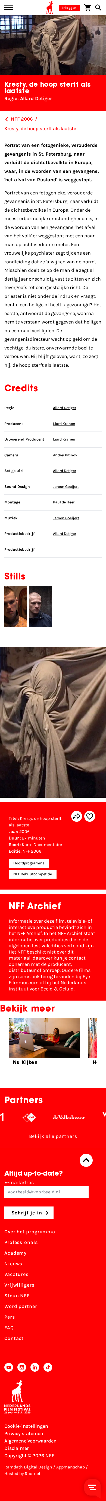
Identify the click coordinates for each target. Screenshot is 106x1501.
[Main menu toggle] (8, 7)
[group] (44, 1044)
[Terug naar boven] (86, 1160)
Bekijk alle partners (53, 1136)
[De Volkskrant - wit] (60, 1117)
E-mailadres (19, 1182)
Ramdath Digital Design (28, 1467)
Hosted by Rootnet (22, 1473)
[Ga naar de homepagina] (49, 7)
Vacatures (16, 1274)
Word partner (20, 1306)
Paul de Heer (63, 502)
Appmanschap (70, 1467)
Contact (14, 1338)
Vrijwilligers (19, 1285)
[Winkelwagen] (87, 7)
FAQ (9, 1328)
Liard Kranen (64, 423)
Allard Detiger (64, 408)
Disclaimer (16, 1448)
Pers (9, 1317)
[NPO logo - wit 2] (20, 1117)
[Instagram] (21, 1367)
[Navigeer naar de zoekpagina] (98, 7)
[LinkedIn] (34, 1367)
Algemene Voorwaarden (30, 1441)
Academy (15, 1253)
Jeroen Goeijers (66, 486)
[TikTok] (47, 1367)
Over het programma (29, 1232)
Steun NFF (17, 1296)
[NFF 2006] (6, 119)
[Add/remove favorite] (89, 816)
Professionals (21, 1242)
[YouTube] (8, 1367)
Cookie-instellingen (26, 1426)
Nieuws (13, 1264)
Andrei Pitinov (65, 455)
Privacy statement (24, 1433)
